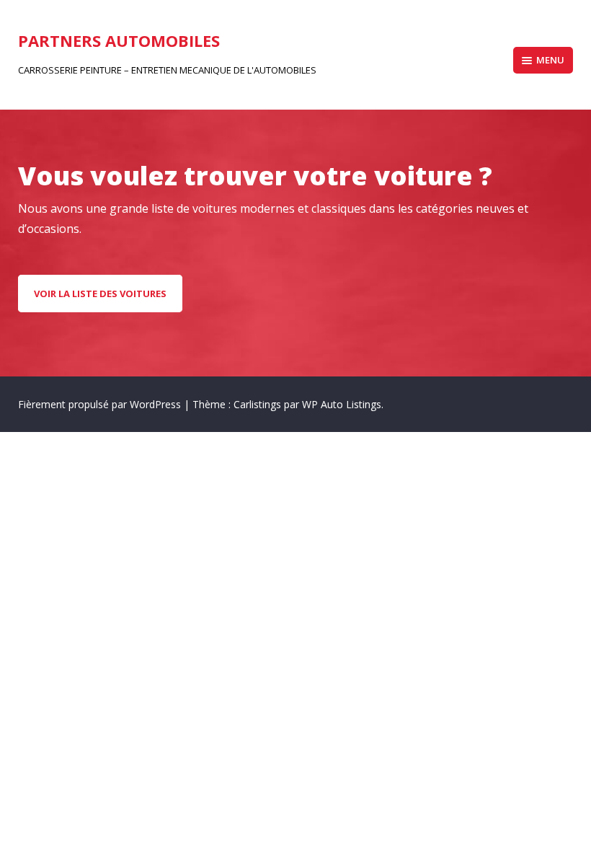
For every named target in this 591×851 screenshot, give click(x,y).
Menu (550, 59)
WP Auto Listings (341, 404)
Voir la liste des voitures (100, 293)
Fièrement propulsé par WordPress (101, 404)
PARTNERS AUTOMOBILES (119, 40)
